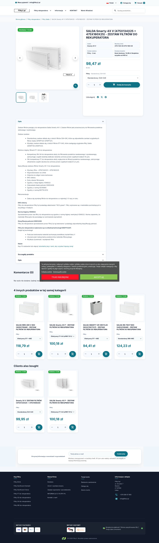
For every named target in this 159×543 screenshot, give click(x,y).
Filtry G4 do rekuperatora (22, 501)
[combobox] (128, 10)
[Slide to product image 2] (32, 97)
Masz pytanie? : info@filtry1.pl (29, 2)
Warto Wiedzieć (87, 10)
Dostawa (50, 482)
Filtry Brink (17, 482)
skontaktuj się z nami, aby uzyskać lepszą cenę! (56, 246)
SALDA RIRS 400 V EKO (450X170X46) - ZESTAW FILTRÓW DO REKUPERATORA (28, 327)
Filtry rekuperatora (41, 10)
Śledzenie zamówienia (88, 482)
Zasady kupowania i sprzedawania (58, 490)
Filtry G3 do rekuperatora (22, 497)
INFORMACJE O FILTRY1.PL (56, 493)
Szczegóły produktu (26, 254)
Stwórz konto (85, 490)
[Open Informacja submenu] (66, 11)
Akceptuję (99, 277)
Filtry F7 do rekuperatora (22, 493)
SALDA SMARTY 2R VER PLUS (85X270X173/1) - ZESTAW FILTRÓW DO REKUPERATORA (95, 327)
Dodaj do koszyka (122, 84)
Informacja (59, 10)
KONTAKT (73, 10)
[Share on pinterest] (105, 97)
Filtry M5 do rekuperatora (22, 505)
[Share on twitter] (102, 97)
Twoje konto (85, 477)
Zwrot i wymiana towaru (55, 486)
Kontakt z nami (52, 497)
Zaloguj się (84, 486)
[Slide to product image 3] (44, 97)
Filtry (17, 334)
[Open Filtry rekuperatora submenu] (51, 11)
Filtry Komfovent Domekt (22, 486)
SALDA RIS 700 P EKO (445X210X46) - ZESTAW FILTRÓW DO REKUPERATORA (129, 327)
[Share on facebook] (98, 97)
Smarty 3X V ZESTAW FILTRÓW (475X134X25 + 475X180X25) (29, 402)
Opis (20, 121)
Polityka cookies (47, 272)
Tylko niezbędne (60, 277)
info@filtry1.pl (124, 499)
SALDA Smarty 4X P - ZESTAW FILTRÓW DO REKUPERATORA (62, 326)
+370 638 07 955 (125, 494)
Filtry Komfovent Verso (21, 490)
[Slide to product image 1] (21, 97)
